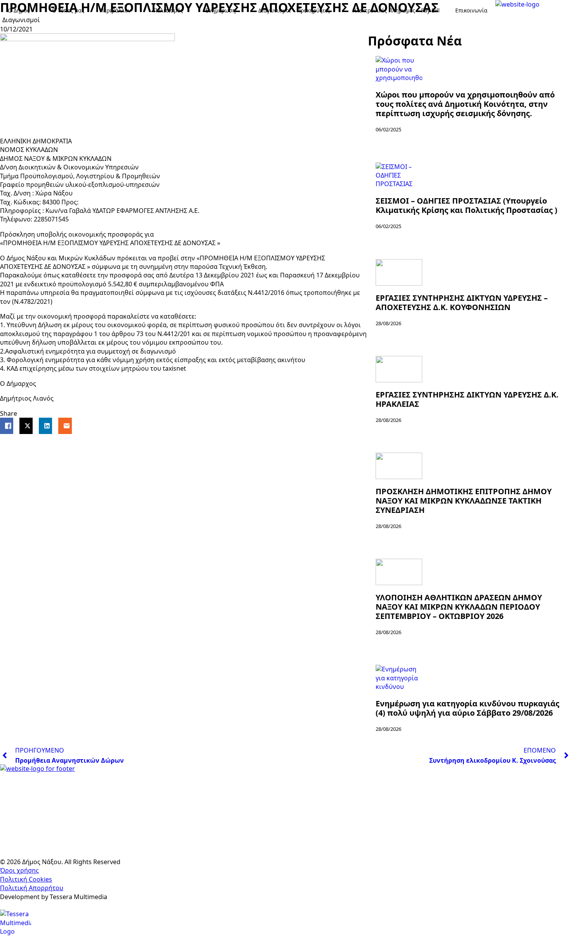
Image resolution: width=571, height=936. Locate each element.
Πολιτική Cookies (26, 879)
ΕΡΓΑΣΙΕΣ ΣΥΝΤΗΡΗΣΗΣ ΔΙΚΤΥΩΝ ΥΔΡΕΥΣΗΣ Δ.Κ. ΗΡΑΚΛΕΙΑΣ (467, 399)
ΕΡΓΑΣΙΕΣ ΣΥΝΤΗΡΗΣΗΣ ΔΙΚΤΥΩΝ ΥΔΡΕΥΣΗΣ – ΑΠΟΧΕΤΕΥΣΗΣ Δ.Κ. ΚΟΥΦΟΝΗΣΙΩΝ (462, 302)
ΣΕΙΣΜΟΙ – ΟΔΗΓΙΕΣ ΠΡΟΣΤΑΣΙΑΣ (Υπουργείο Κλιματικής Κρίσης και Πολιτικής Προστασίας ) (466, 205)
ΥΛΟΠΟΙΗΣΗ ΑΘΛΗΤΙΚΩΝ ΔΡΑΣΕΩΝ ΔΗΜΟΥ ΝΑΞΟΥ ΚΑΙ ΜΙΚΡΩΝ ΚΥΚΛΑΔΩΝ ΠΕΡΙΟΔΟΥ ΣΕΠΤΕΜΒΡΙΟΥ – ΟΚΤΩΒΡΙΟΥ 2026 (459, 607)
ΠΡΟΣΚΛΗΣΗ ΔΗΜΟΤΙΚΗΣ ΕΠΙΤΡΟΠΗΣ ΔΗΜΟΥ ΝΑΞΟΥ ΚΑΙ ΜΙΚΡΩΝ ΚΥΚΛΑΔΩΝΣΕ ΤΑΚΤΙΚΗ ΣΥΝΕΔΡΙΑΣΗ (464, 501)
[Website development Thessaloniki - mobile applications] (15, 922)
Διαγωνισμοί (21, 20)
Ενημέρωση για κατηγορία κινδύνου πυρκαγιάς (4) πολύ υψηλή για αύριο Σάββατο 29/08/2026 (467, 708)
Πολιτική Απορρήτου (31, 888)
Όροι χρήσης (19, 870)
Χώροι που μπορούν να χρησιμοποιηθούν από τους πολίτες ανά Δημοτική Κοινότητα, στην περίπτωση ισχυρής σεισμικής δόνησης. (465, 104)
